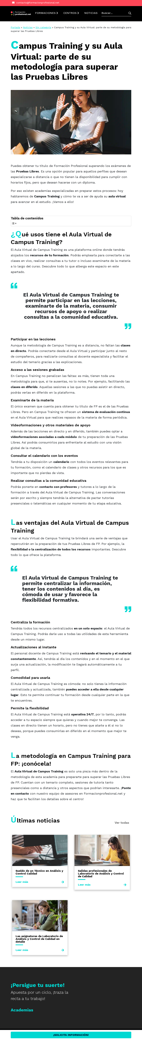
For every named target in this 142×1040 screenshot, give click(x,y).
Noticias (28, 27)
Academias (22, 1010)
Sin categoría (43, 27)
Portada (15, 27)
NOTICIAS (90, 13)
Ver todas (122, 822)
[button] (21, 13)
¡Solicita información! (71, 1035)
